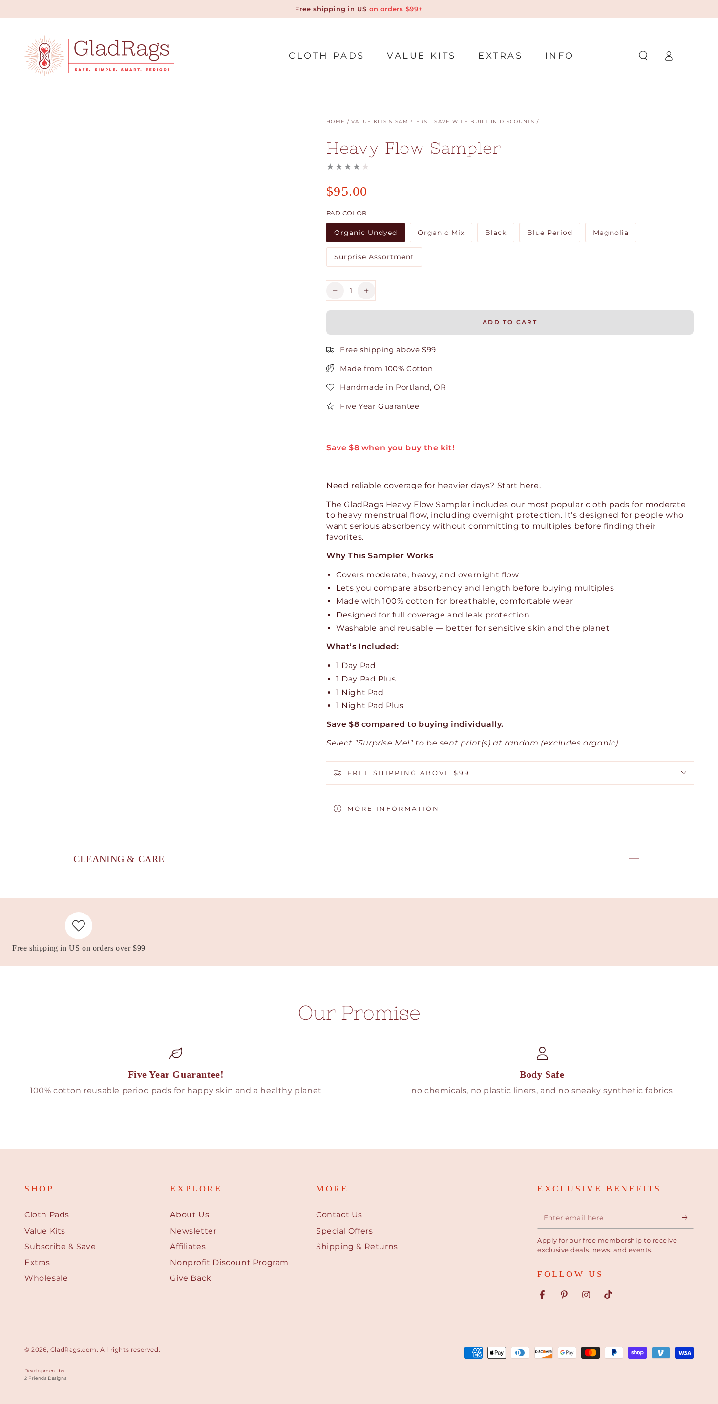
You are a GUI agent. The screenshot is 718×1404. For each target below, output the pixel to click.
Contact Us (339, 1214)
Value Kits (44, 1230)
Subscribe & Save (60, 1246)
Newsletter (193, 1230)
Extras (37, 1262)
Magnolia (614, 235)
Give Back (190, 1278)
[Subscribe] (688, 1217)
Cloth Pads (46, 1214)
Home (335, 121)
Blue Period (549, 235)
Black (499, 235)
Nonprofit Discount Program (229, 1262)
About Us (189, 1214)
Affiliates (188, 1246)
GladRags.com (73, 1349)
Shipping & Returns (357, 1246)
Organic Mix (441, 235)
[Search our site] (643, 55)
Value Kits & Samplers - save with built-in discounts (443, 121)
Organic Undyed (365, 235)
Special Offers (344, 1230)
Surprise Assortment (374, 260)
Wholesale (46, 1278)
